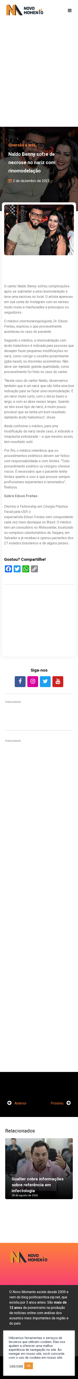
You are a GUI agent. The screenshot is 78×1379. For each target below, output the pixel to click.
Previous (11, 1173)
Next (66, 1173)
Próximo (57, 1103)
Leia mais (16, 1366)
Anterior (20, 1103)
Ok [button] (28, 1365)
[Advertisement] (39, 81)
